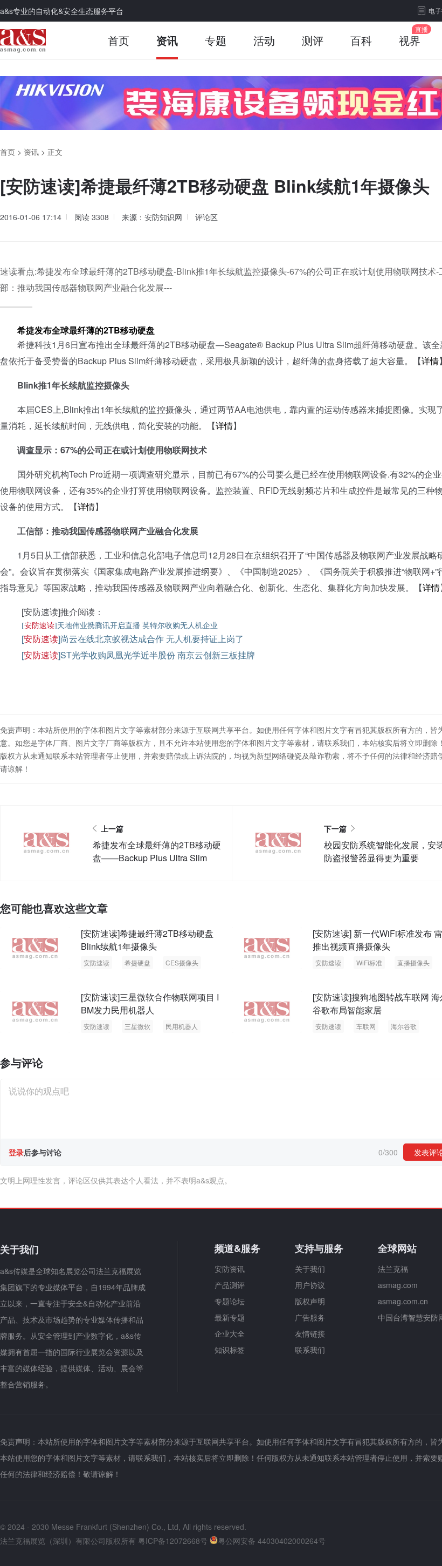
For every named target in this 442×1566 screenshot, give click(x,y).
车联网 (366, 1026)
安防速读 (96, 962)
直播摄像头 (413, 962)
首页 (118, 40)
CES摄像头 (181, 962)
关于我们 (310, 1268)
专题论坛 (230, 1301)
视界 (409, 40)
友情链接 (310, 1333)
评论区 (206, 217)
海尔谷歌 (404, 1026)
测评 (312, 40)
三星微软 (137, 1026)
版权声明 (310, 1301)
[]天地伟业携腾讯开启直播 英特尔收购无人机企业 (120, 626)
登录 (16, 1152)
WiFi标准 (369, 962)
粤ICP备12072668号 (173, 1540)
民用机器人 (181, 1026)
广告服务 (310, 1317)
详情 (430, 361)
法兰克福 (393, 1268)
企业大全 (230, 1333)
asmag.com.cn (403, 1301)
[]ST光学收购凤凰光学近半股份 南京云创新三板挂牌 (138, 655)
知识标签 (230, 1349)
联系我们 (310, 1349)
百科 (361, 40)
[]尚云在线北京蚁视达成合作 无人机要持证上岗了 (133, 638)
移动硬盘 (137, 330)
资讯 (167, 40)
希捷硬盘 (137, 962)
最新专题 (230, 1317)
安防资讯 (230, 1268)
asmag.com (398, 1284)
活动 (264, 40)
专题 (215, 40)
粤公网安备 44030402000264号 (272, 1540)
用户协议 (310, 1284)
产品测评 (230, 1284)
